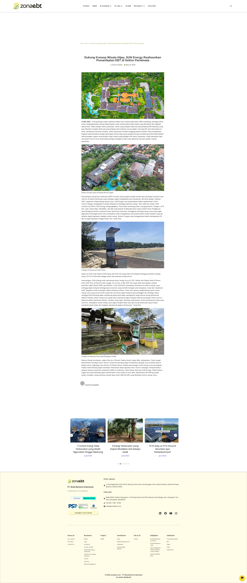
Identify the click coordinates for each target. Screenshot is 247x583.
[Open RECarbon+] (144, 6)
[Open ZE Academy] (110, 6)
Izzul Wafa (85, 456)
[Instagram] (176, 513)
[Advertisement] (123, 27)
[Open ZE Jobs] (122, 6)
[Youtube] (170, 513)
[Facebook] (165, 513)
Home (82, 43)
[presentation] (71, 435)
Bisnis (87, 43)
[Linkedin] (160, 513)
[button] (119, 463)
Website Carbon (89, 498)
